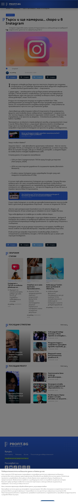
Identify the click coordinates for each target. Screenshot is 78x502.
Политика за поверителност (19, 483)
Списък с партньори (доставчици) (13, 496)
